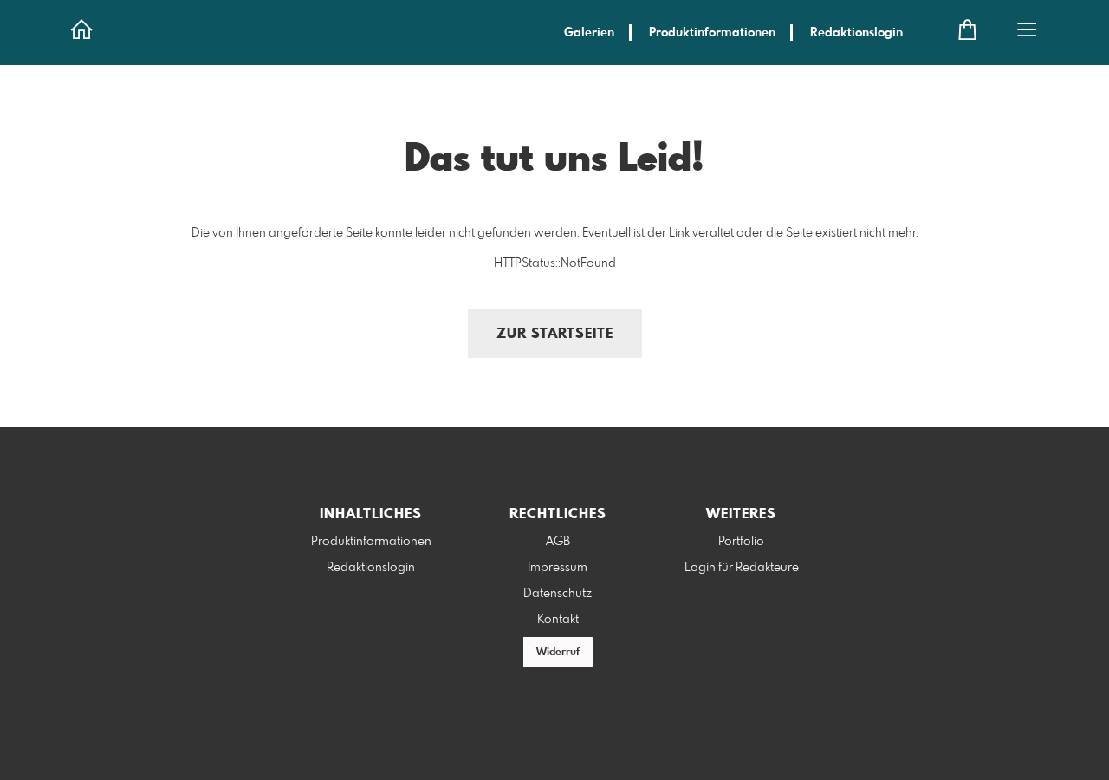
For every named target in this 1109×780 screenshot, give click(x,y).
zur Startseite (554, 334)
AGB (558, 542)
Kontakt (558, 620)
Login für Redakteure (741, 568)
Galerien (589, 33)
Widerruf (558, 652)
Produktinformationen (712, 33)
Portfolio (741, 542)
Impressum (557, 568)
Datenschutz (557, 594)
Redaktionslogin (856, 33)
